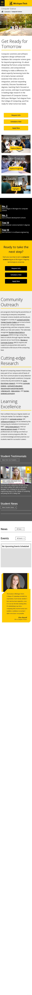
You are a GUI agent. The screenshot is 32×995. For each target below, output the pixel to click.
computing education (14, 386)
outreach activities (23, 320)
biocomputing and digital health (12, 388)
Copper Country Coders (9, 322)
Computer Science (8, 9)
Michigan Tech (2, 11)
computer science (16, 419)
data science (15, 391)
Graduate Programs (14, 158)
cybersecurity (5, 391)
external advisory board (9, 429)
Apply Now (16, 128)
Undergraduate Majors (16, 138)
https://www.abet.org (12, 427)
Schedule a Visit (16, 122)
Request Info (16, 115)
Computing (7, 11)
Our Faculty (9, 178)
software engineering (8, 421)
